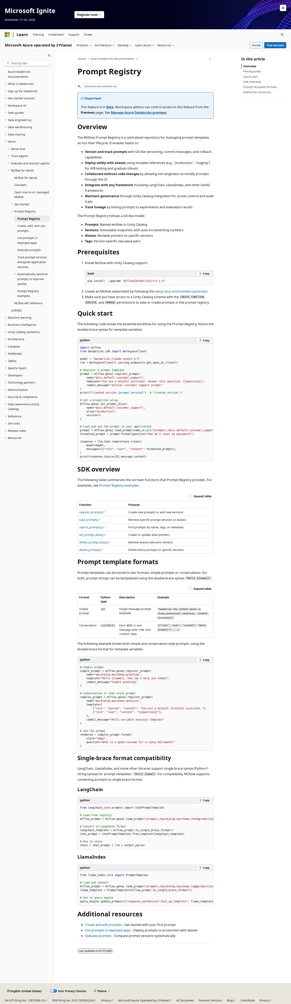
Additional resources (257, 92)
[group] (145, 402)
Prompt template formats (260, 87)
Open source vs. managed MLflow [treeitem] (31, 194)
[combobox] (27, 63)
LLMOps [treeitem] (16, 310)
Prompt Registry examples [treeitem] (28, 293)
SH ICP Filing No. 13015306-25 (25, 1000)
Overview (249, 66)
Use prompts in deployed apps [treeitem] (27, 240)
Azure (82, 59)
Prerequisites (252, 71)
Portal (256, 45)
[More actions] (210, 59)
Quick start (250, 77)
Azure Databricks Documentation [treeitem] (19, 74)
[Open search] (282, 34)
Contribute (248, 1000)
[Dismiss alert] (283, 8)
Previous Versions (210, 1000)
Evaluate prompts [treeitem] (29, 250)
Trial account (275, 45)
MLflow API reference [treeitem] (28, 303)
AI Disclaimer (185, 1000)
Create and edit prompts (103, 925)
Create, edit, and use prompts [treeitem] (31, 228)
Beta (110, 107)
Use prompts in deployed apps (108, 930)
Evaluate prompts (98, 936)
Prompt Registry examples (119, 485)
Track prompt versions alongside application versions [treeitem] (32, 262)
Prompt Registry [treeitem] (28, 219)
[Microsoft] (7, 34)
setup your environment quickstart (181, 291)
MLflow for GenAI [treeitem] (25, 178)
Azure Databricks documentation (112, 59)
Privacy (105, 1000)
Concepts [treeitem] (20, 185)
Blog (230, 1000)
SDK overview (252, 82)
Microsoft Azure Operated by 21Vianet (143, 1000)
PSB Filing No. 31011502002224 (73, 1000)
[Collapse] (49, 55)
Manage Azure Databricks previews (138, 112)
